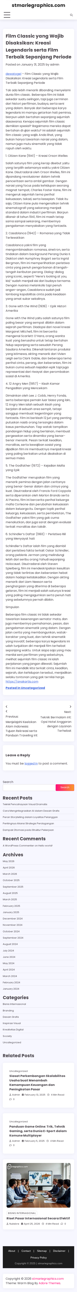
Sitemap (42, 1250)
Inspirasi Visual (12, 1023)
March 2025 (10, 899)
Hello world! (45, 845)
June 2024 (9, 957)
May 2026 (8, 861)
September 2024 (13, 938)
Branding (8, 1010)
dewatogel (13, 74)
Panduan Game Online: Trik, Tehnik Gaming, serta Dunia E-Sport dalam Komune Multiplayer (38, 1131)
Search (8, 782)
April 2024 (9, 969)
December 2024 (13, 918)
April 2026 (9, 867)
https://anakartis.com (22, 681)
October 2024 (11, 931)
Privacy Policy (38, 1257)
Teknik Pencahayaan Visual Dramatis (25, 804)
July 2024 (8, 950)
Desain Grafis (11, 1017)
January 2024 (11, 989)
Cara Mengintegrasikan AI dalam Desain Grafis (31, 811)
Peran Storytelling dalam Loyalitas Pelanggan (30, 817)
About (11, 1250)
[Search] (71, 15)
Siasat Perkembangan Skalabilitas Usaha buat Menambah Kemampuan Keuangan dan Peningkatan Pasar (37, 1082)
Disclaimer (59, 1250)
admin (54, 64)
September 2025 (13, 887)
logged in (31, 763)
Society (7, 1036)
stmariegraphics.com (38, 5)
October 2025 (11, 880)
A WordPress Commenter (18, 845)
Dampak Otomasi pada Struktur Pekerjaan (28, 830)
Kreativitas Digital (13, 1029)
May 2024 (8, 963)
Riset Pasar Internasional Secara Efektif (38, 1218)
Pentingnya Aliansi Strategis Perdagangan (28, 823)
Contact (26, 1250)
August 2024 (10, 944)
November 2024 (12, 925)
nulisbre (14, 1223)
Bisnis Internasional (14, 1004)
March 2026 (10, 874)
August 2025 (10, 893)
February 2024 (11, 982)
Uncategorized (12, 1042)
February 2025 (11, 906)
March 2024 (10, 976)
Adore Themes (49, 1283)
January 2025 (11, 912)
